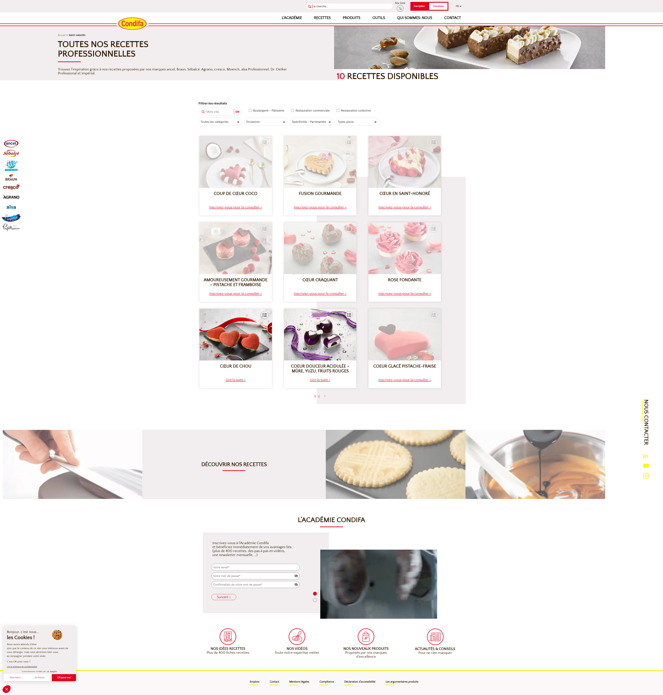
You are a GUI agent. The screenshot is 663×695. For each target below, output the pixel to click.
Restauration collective (356, 110)
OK (237, 111)
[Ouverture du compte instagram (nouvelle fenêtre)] (646, 475)
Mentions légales (299, 681)
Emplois (254, 681)
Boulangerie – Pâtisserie (268, 110)
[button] (264, 315)
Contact (452, 18)
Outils (378, 18)
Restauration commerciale (313, 110)
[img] (296, 576)
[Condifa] (132, 23)
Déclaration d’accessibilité (359, 681)
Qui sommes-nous (414, 18)
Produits (351, 18)
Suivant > (224, 597)
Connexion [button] (438, 6)
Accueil (61, 35)
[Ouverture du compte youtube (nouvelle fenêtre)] (646, 465)
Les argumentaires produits (402, 681)
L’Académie (292, 18)
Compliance (327, 681)
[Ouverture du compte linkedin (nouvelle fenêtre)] (645, 455)
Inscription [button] (419, 6)
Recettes (322, 18)
